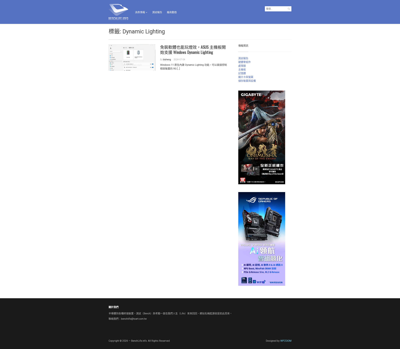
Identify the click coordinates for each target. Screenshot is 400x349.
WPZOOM (285, 340)
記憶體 (242, 73)
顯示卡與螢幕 (245, 77)
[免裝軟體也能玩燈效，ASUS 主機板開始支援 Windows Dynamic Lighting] (132, 57)
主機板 (242, 69)
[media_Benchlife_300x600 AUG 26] (261, 137)
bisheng (167, 59)
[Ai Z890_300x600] (261, 238)
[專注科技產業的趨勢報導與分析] (118, 11)
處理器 (242, 65)
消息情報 (140, 12)
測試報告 (157, 12)
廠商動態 (172, 12)
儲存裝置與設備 (247, 80)
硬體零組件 (244, 62)
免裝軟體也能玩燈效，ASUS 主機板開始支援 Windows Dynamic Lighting (193, 49)
